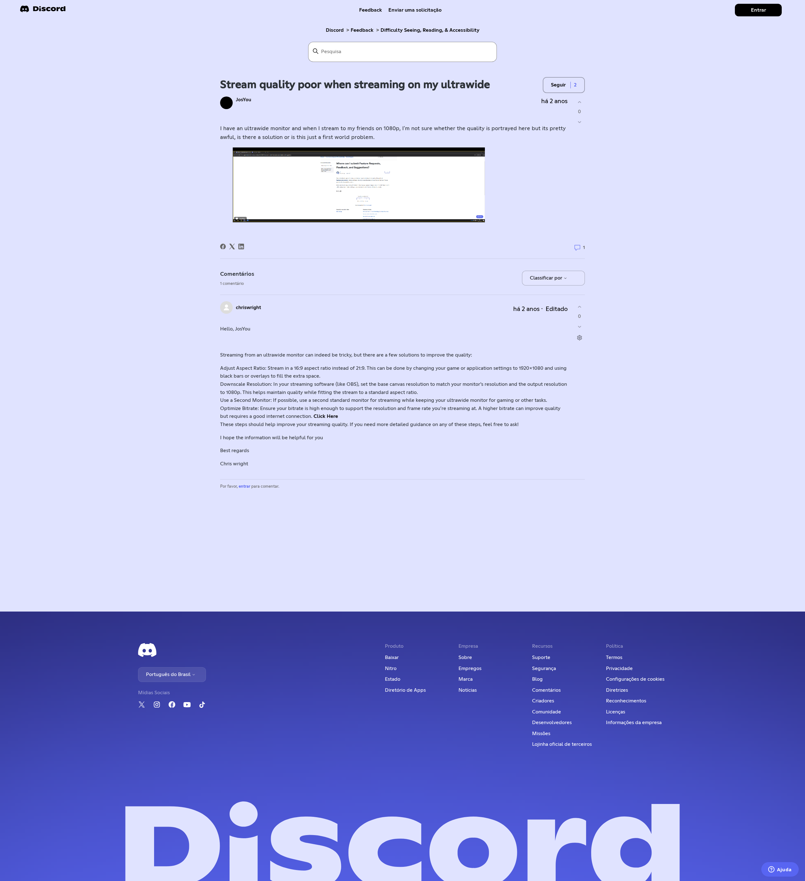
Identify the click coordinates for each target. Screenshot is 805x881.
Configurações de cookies (635, 679)
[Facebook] (223, 246)
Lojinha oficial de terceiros (562, 744)
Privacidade (619, 668)
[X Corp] (232, 246)
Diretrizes (617, 690)
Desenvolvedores (552, 722)
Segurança (544, 668)
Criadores (543, 700)
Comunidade (546, 711)
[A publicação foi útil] (579, 102)
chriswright (248, 307)
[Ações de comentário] (579, 337)
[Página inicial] (42, 10)
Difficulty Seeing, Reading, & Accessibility (430, 30)
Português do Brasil (169, 674)
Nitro (391, 668)
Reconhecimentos (626, 700)
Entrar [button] (758, 10)
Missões (541, 733)
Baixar (392, 657)
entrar (244, 487)
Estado (392, 679)
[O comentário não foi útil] (579, 326)
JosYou (243, 99)
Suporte (541, 657)
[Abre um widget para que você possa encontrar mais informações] (780, 870)
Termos (614, 657)
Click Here (326, 416)
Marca (465, 679)
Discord (335, 30)
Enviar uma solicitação (414, 10)
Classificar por (547, 277)
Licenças (615, 711)
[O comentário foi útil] (579, 306)
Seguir (558, 84)
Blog (537, 679)
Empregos (469, 668)
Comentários (546, 690)
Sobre (465, 657)
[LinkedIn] (241, 246)
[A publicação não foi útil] (579, 122)
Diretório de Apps (405, 690)
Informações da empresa (634, 722)
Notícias (467, 690)
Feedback (370, 10)
